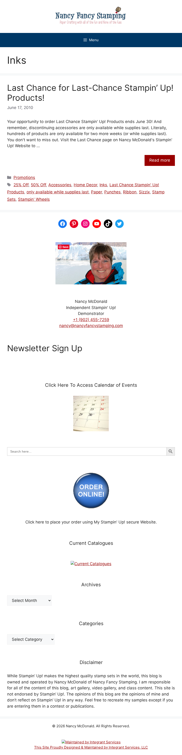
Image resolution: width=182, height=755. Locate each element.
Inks (103, 184)
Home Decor (85, 184)
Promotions (24, 177)
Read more (159, 160)
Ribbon (129, 192)
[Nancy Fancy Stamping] (91, 16)
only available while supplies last (58, 192)
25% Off (21, 184)
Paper (96, 192)
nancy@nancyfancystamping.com (91, 325)
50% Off (38, 184)
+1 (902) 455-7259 (91, 319)
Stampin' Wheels (34, 199)
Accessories (59, 184)
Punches (112, 192)
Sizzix (144, 192)
